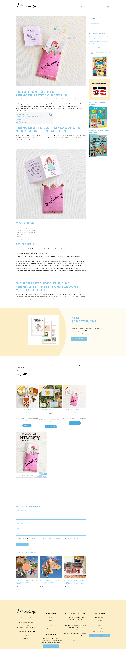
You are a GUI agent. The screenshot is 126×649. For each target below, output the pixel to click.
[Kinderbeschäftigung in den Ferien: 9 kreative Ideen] (27, 567)
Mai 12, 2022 (66, 89)
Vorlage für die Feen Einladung (25, 240)
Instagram (26, 638)
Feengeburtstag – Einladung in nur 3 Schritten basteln (30, 116)
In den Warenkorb (50, 426)
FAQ (51, 626)
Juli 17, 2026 (75, 621)
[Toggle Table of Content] (50, 114)
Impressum (99, 620)
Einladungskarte (30, 268)
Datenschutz (99, 617)
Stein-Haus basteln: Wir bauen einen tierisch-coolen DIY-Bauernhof (74, 582)
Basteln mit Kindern (29, 89)
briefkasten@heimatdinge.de (26, 627)
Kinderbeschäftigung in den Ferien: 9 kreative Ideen (26, 582)
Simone (17, 586)
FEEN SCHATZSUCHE (22, 122)
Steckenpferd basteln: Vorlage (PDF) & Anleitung (50, 582)
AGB (99, 626)
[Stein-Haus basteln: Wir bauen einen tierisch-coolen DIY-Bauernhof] (75, 567)
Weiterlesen (27, 425)
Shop (50, 617)
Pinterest (27, 635)
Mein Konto (50, 629)
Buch (51, 620)
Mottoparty (58, 89)
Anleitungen (19, 89)
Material (19, 117)
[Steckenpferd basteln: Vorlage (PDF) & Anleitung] (51, 567)
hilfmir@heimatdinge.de (99, 631)
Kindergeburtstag (49, 89)
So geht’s (19, 119)
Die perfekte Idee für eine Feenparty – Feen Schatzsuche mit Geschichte (35, 121)
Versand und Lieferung (99, 623)
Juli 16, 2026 (75, 629)
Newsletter (50, 623)
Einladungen (39, 89)
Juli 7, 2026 (75, 640)
